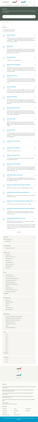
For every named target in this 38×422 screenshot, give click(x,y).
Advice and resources (24, 5)
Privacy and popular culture (10, 276)
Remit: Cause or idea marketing (13, 163)
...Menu (34, 5)
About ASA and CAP (9, 5)
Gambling (8, 286)
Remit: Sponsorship (11, 57)
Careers (15, 408)
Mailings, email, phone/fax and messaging (13, 320)
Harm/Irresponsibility (10, 309)
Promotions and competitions (11, 291)
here (5, 403)
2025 (7, 336)
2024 (7, 338)
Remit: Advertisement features (13, 107)
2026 (7, 334)
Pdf (7, 359)
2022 (7, 341)
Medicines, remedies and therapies (12, 284)
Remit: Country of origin (12, 75)
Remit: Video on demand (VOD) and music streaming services (20, 201)
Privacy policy (4, 410)
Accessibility (4, 408)
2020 (7, 345)
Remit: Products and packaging (13, 64)
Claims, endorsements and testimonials (12, 278)
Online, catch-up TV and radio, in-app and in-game (14, 316)
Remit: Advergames (11, 35)
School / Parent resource (10, 264)
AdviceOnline (8, 254)
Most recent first (8, 241)
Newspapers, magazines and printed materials (14, 318)
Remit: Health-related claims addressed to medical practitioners (20, 208)
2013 (7, 351)
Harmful (7, 305)
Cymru (15, 412)
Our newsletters (28, 408)
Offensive (8, 303)
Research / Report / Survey (10, 256)
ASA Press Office (17, 414)
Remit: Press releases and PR (13, 155)
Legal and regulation (10, 274)
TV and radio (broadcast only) (11, 327)
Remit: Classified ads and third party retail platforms (18, 192)
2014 (7, 349)
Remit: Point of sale (11, 130)
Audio (7, 361)
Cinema (7, 325)
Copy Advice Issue (9, 307)
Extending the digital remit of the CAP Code (16, 218)
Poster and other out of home (11, 323)
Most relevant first (9, 239)
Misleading (8, 300)
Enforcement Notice (9, 258)
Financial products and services (11, 280)
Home (3, 5)
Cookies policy (4, 412)
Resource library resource (10, 248)
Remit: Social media (11, 118)
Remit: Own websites (11, 86)
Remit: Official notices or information (15, 175)
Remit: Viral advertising (12, 96)
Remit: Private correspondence (13, 147)
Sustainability (27, 410)
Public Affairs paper (9, 266)
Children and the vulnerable (10, 282)
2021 (7, 343)
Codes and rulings (16, 5)
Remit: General (10, 46)
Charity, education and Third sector (12, 289)
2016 (7, 347)
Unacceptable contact (5, 414)
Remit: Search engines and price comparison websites (18, 184)
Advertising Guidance (9, 262)
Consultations (8, 260)
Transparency (16, 410)
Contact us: (4, 384)
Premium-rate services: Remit (13, 141)
